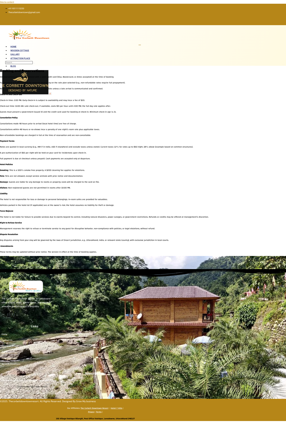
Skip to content (7, 2)
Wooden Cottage (19, 50)
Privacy (91, 412)
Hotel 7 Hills (116, 408)
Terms (99, 412)
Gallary (15, 54)
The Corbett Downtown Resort (94, 408)
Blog (13, 66)
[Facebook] (7, 314)
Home (13, 46)
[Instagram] (12, 314)
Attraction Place (20, 58)
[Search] (34, 63)
